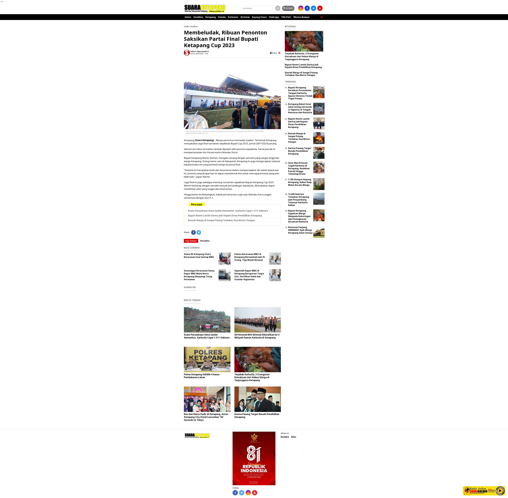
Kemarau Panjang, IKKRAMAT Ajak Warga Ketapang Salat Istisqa (300, 230)
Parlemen (233, 17)
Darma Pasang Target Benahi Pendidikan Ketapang (256, 416)
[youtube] (320, 8)
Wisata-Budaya (301, 17)
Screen (289, 8)
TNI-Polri (286, 17)
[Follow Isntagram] (248, 492)
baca (274, 53)
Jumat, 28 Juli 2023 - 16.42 (199, 54)
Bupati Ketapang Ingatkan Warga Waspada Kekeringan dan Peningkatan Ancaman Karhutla (299, 216)
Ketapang (210, 17)
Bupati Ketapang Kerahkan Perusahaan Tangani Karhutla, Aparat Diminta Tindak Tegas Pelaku (300, 93)
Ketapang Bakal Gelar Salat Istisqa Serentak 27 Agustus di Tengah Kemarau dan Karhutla (300, 108)
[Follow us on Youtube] (254, 492)
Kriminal (245, 17)
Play (500, 490)
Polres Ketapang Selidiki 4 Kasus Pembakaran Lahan (201, 376)
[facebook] (307, 8)
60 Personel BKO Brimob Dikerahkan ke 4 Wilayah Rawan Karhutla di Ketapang (256, 336)
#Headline (205, 241)
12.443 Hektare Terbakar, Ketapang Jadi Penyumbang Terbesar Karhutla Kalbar (298, 200)
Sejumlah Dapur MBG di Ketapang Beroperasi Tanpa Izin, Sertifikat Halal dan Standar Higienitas (249, 275)
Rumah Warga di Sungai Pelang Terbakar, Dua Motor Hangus (221, 220)
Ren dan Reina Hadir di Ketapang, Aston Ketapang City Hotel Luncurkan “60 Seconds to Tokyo (206, 417)
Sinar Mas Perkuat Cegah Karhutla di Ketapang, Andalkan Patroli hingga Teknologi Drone (299, 168)
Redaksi (285, 437)
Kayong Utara (259, 17)
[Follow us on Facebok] (235, 492)
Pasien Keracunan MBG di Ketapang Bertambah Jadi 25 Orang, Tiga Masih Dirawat (249, 257)
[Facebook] (193, 232)
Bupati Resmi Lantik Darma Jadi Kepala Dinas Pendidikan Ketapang (225, 215)
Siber (293, 437)
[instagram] (300, 8)
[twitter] (313, 8)
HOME (186, 26)
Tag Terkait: (191, 241)
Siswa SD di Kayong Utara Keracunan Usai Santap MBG (199, 255)
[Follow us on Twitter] (241, 492)
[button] (321, 16)
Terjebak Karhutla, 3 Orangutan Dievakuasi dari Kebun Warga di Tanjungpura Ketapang (252, 377)
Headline (198, 17)
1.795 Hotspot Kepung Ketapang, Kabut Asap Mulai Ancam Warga (300, 182)
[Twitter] (198, 232)
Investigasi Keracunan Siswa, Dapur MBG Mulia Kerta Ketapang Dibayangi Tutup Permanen (199, 275)
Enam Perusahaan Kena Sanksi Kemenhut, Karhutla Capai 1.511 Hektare (228, 210)
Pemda (222, 17)
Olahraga (274, 17)
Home (188, 17)
